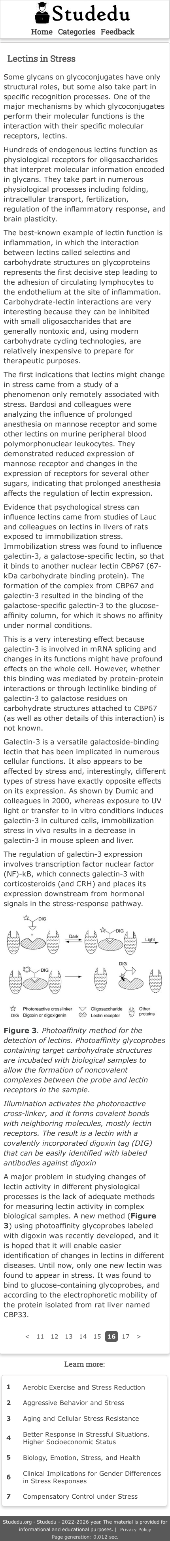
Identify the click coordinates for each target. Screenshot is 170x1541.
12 (55, 1336)
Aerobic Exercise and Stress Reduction (84, 1387)
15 (97, 1336)
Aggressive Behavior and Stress (73, 1402)
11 (40, 1336)
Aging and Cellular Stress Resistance (81, 1418)
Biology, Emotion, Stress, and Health (81, 1457)
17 (126, 1336)
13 (69, 1336)
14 (83, 1336)
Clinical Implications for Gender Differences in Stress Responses (92, 1476)
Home (42, 31)
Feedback (118, 31)
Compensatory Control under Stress (80, 1496)
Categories (77, 31)
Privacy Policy (135, 1529)
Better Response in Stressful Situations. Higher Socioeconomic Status (86, 1437)
